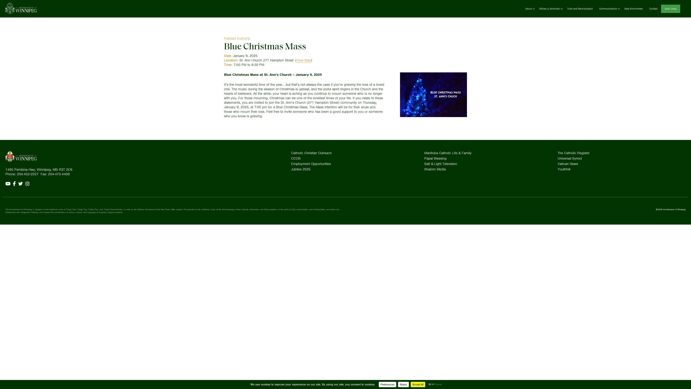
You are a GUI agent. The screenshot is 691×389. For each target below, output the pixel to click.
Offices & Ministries (549, 8)
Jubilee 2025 (301, 169)
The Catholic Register (574, 153)
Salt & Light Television (440, 164)
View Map (303, 60)
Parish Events (237, 38)
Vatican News (568, 164)
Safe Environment (633, 8)
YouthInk (564, 169)
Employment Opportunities (311, 164)
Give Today (671, 8)
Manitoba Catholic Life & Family (447, 153)
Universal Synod (570, 158)
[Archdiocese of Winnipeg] (21, 8)
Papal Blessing (435, 158)
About (528, 8)
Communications (608, 8)
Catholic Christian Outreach (311, 153)
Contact (653, 8)
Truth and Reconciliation (580, 8)
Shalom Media (435, 169)
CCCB (296, 158)
